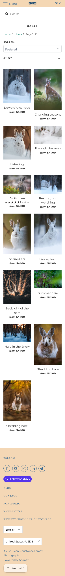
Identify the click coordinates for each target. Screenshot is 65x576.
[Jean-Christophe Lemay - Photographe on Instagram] (25, 468)
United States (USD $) (20, 541)
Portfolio (11, 503)
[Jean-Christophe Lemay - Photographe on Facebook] (7, 468)
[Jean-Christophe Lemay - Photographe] (32, 3)
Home (7, 34)
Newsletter (13, 511)
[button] (12, 202)
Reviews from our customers (27, 519)
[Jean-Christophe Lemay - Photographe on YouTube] (16, 468)
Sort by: (9, 42)
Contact (10, 495)
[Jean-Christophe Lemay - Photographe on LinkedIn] (34, 468)
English (10, 529)
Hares (18, 34)
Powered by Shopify (16, 560)
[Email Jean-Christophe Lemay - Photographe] (42, 468)
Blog (7, 488)
